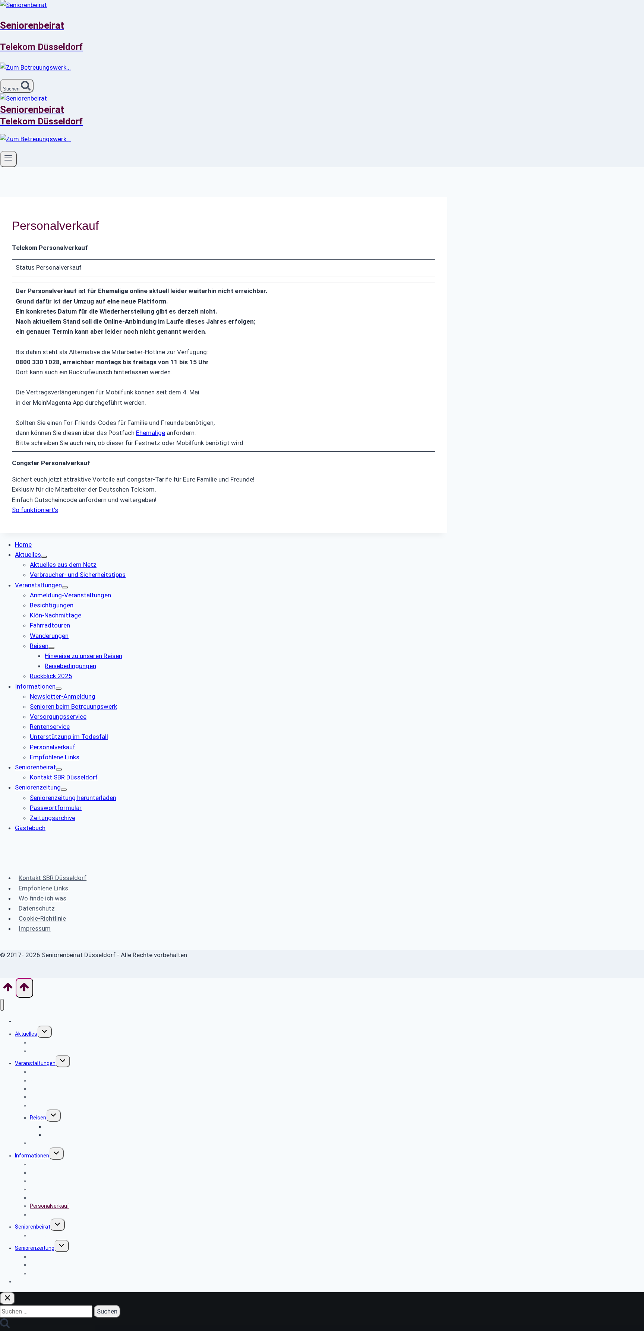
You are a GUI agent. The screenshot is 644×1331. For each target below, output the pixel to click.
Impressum (35, 928)
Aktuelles (26, 1034)
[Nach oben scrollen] (8, 989)
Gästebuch (28, 1281)
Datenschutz (37, 908)
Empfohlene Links (43, 888)
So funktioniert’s (35, 510)
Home (22, 1021)
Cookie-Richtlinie (42, 918)
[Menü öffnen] (8, 159)
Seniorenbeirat (32, 1227)
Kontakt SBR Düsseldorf (52, 877)
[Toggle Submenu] (44, 557)
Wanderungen (46, 1105)
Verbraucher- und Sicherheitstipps (71, 1051)
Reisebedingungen (67, 1135)
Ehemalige (150, 432)
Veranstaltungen (35, 1063)
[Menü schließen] (2, 1005)
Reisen (38, 1118)
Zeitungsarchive (49, 1273)
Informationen (32, 1156)
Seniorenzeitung (34, 1248)
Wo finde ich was (42, 898)
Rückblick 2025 (48, 1143)
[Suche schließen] (7, 1298)
